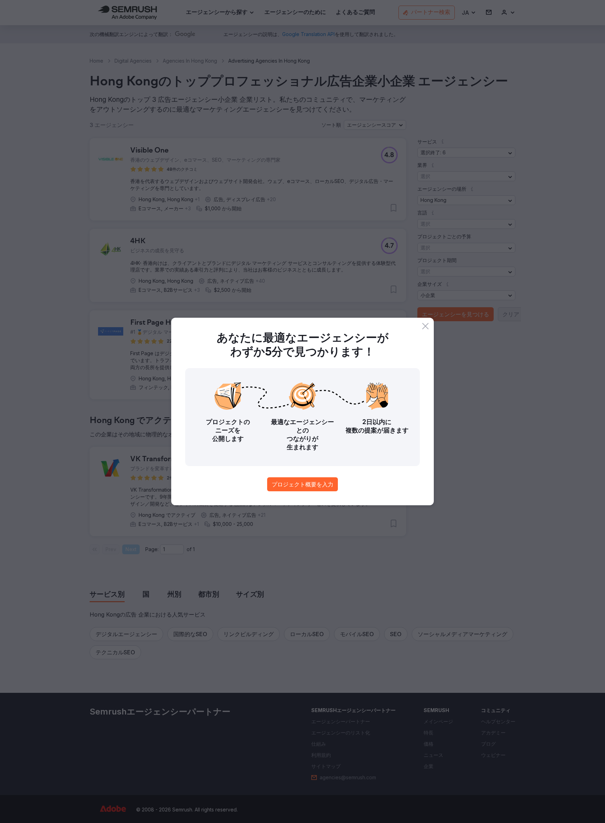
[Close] (425, 326)
